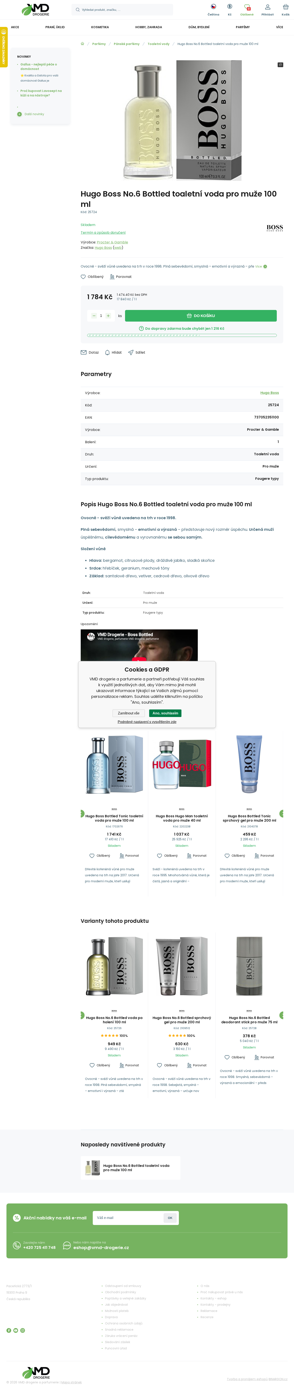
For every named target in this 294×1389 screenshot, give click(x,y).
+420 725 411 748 (39, 1247)
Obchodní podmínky (120, 1292)
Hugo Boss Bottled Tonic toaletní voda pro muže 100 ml (114, 818)
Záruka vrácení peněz (121, 1336)
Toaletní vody (158, 44)
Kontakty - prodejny (216, 1304)
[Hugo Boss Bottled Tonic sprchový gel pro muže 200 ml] (249, 764)
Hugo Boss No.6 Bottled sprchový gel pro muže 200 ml (182, 1020)
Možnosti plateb (117, 1311)
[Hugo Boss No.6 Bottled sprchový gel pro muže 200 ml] (182, 966)
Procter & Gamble (112, 242)
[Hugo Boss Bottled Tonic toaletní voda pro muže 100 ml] (114, 764)
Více (258, 266)
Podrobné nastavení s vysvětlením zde (147, 722)
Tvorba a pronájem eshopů (247, 1379)
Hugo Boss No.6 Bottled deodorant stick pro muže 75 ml (249, 1020)
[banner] (35, 10)
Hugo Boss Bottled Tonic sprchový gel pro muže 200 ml (249, 818)
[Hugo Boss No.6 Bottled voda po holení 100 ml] (114, 966)
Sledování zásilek (117, 1342)
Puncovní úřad (116, 1348)
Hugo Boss (103, 247)
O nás (205, 1286)
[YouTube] (15, 1330)
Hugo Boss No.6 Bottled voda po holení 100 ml (114, 1020)
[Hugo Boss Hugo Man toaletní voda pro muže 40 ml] (182, 764)
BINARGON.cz (278, 1379)
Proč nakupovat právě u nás (222, 1292)
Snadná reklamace (119, 1329)
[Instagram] (22, 1330)
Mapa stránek (71, 1382)
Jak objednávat (116, 1304)
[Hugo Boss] (274, 235)
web (118, 247)
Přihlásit (170, 1218)
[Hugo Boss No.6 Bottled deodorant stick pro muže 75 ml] (249, 966)
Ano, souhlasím (165, 713)
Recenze (207, 1317)
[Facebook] (8, 1330)
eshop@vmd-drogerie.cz (101, 1248)
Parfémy (99, 44)
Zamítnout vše (128, 713)
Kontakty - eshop (214, 1298)
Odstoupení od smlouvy (123, 1286)
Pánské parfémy (126, 44)
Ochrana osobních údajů (123, 1323)
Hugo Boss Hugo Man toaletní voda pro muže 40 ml (182, 818)
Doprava (111, 1317)
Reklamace (209, 1311)
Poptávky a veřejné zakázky (125, 1298)
